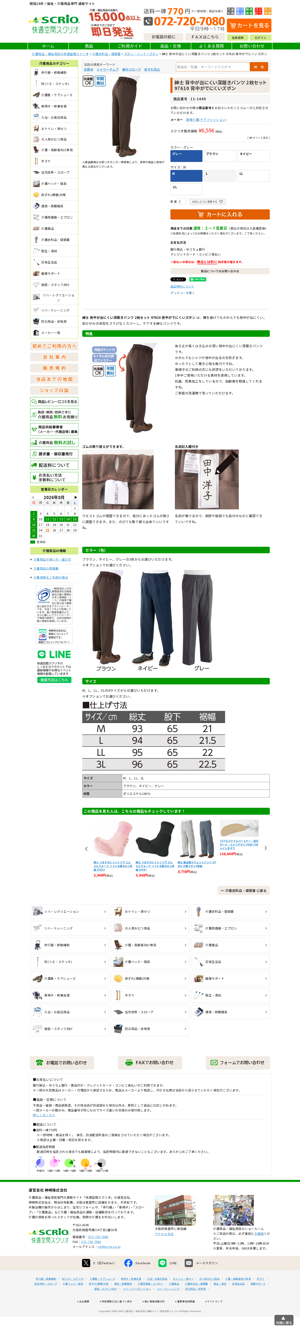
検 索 (259, 66)
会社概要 (84, 1301)
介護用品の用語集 (46, 568)
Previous (86, 849)
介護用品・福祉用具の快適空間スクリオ (60, 54)
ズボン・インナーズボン (141, 54)
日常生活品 (238, 1283)
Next (266, 848)
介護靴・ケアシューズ (102, 1278)
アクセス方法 (164, 1234)
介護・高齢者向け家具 (238, 1278)
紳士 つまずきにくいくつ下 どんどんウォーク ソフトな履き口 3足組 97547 (113, 865)
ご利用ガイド (129, 46)
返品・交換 (170, 46)
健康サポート (258, 1283)
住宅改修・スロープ (45, 1283)
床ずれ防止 (152, 69)
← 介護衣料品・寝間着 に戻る (244, 890)
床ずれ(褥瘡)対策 (99, 1283)
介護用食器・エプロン (150, 1283)
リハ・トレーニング (168, 1288)
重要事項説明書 (186, 1301)
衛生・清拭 (220, 1283)
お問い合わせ (252, 46)
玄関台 (88, 69)
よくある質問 (211, 46)
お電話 (259, 1233)
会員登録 (238, 38)
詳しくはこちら (44, 1115)
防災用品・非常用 (195, 1288)
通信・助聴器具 (123, 1283)
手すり (260, 1278)
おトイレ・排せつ (183, 1278)
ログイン (261, 38)
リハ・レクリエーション (137, 1288)
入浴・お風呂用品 (157, 1278)
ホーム (48, 46)
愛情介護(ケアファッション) (206, 119)
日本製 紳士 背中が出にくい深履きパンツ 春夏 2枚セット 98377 (238, 864)
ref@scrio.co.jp (109, 1246)
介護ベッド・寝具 (73, 1283)
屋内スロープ (131, 69)
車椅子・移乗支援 (131, 1278)
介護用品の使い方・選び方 (52, 559)
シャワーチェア (108, 69)
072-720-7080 (98, 1237)
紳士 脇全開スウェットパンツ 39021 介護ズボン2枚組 (155, 864)
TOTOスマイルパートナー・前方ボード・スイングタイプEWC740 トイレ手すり (197, 844)
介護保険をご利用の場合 (50, 577)
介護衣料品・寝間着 (106, 54)
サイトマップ (214, 1301)
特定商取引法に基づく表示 (117, 1301)
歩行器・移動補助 (46, 1278)
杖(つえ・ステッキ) (73, 1278)
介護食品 (174, 1283)
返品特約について (182, 286)
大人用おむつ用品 (209, 1278)
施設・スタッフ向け (105, 1288)
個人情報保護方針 (154, 1301)
